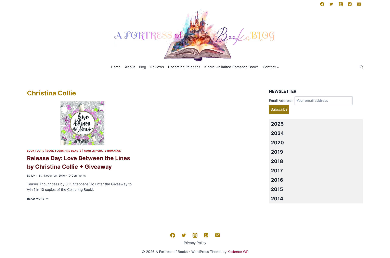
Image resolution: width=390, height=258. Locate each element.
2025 (277, 124)
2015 (277, 189)
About (130, 67)
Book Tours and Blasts (64, 150)
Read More (38, 198)
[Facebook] (322, 4)
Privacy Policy (195, 243)
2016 (277, 180)
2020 (277, 143)
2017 (277, 171)
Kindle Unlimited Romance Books (231, 67)
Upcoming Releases (184, 67)
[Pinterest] (350, 4)
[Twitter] (331, 4)
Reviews (157, 67)
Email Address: (281, 100)
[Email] (359, 4)
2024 (277, 133)
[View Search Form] (361, 67)
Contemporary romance (102, 150)
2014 (277, 199)
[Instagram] (340, 4)
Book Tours (35, 150)
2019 (277, 152)
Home (116, 67)
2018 (277, 161)
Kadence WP (238, 252)
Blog (142, 67)
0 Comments (77, 175)
